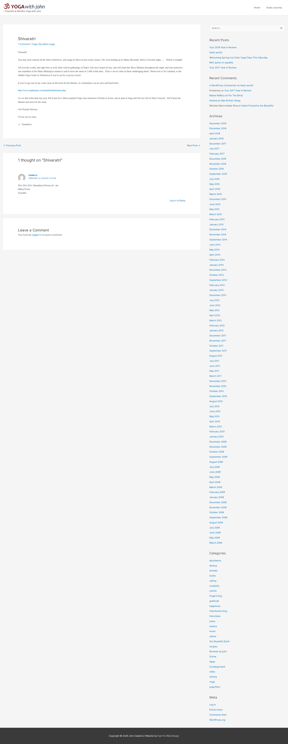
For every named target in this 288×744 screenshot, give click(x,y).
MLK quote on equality (221, 62)
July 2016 (214, 179)
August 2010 (216, 401)
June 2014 (214, 244)
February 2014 (217, 259)
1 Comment (24, 44)
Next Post (193, 145)
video (212, 671)
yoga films (214, 686)
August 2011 (215, 355)
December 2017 (217, 143)
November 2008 (217, 507)
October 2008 (216, 512)
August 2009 (216, 461)
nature (212, 636)
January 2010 (216, 436)
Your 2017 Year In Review (222, 67)
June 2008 (215, 532)
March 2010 (215, 426)
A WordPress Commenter (222, 85)
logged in (37, 234)
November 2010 (217, 386)
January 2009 (216, 497)
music (212, 631)
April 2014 (214, 254)
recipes (213, 646)
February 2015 (217, 219)
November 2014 (217, 234)
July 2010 (214, 406)
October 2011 (216, 345)
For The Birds (235, 95)
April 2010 (214, 421)
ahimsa (213, 565)
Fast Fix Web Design (168, 735)
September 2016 (218, 173)
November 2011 (217, 340)
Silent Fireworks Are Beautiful (257, 105)
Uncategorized (217, 666)
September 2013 (218, 280)
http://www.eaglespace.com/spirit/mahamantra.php (42, 90)
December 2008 (217, 502)
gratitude (214, 601)
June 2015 (214, 204)
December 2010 (217, 381)
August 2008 (216, 522)
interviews (214, 616)
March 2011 (215, 376)
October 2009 (216, 451)
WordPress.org (217, 719)
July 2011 (214, 360)
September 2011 (218, 350)
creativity (214, 585)
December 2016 (217, 158)
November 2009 (217, 446)
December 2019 (217, 123)
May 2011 (214, 370)
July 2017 (214, 148)
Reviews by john (218, 651)
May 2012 (214, 310)
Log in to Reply (177, 200)
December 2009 (217, 441)
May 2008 (214, 537)
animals (213, 570)
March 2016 (215, 194)
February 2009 (217, 492)
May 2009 (214, 477)
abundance (215, 560)
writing (213, 676)
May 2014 (214, 249)
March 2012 (215, 320)
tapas (212, 661)
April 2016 (214, 189)
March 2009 (215, 487)
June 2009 (215, 472)
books (212, 575)
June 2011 (214, 366)
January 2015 (216, 224)
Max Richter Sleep (230, 100)
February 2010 (217, 431)
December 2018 (217, 128)
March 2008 (215, 542)
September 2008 (218, 517)
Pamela (213, 100)
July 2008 (214, 527)
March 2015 (215, 214)
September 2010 (218, 396)
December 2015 (217, 199)
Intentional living (218, 611)
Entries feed (215, 709)
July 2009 (214, 467)
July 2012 (214, 300)
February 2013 (217, 285)
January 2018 (216, 138)
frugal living (215, 595)
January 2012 (216, 330)
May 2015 (214, 209)
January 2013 (216, 290)
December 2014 (217, 229)
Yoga (34, 44)
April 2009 (214, 482)
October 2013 (216, 274)
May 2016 (214, 184)
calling (212, 580)
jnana (212, 621)
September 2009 (218, 456)
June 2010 (214, 411)
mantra (213, 626)
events (213, 590)
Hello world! (215, 52)
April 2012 (214, 315)
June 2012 (214, 305)
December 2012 (217, 295)
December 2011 (217, 335)
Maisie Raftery (217, 95)
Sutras (212, 656)
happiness (214, 606)
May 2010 (214, 416)
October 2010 (216, 391)
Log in (212, 704)
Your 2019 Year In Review (222, 47)
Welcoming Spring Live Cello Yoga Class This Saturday (238, 57)
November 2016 (217, 163)
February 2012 (217, 325)
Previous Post (12, 145)
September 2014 (218, 239)
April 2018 (214, 133)
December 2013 (217, 269)
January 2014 (216, 264)
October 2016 (216, 168)
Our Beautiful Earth (219, 641)
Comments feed (217, 714)
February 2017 (217, 153)
